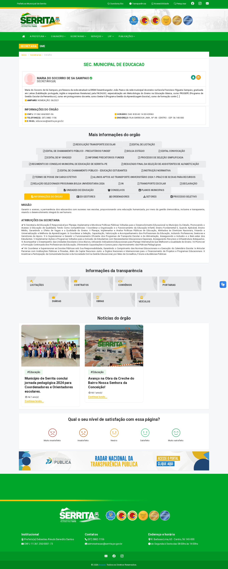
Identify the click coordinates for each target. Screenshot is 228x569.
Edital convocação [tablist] (173, 151)
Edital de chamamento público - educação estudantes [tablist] (93, 170)
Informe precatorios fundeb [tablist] (106, 157)
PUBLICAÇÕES (126, 36)
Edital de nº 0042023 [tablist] (59, 157)
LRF (110, 36)
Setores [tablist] (151, 196)
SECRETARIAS (77, 36)
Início (24, 55)
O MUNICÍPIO (57, 36)
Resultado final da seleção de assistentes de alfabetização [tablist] (161, 164)
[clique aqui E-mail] (106, 556)
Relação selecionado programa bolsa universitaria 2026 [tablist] (68, 183)
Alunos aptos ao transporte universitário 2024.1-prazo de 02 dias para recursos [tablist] (144, 177)
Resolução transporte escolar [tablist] (95, 144)
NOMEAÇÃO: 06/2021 (48, 100)
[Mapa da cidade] (114, 486)
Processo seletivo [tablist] (185, 196)
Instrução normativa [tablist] (157, 170)
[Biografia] (193, 77)
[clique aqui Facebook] (114, 556)
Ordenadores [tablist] (120, 196)
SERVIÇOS (96, 36)
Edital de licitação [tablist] (143, 144)
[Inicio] (24, 36)
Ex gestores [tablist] (87, 196)
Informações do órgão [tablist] (48, 196)
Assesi (102, 564)
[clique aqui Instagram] (122, 556)
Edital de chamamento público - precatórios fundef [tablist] (77, 151)
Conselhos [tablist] (117, 190)
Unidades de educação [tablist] (80, 190)
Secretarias (35, 55)
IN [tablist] (122, 183)
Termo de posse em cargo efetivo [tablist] (56, 177)
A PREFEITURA (37, 36)
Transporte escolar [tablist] (153, 183)
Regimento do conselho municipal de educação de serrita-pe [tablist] (69, 164)
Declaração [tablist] (189, 183)
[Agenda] (198, 77)
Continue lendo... (34, 401)
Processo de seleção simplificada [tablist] (161, 157)
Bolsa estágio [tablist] (136, 151)
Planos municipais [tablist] (152, 190)
